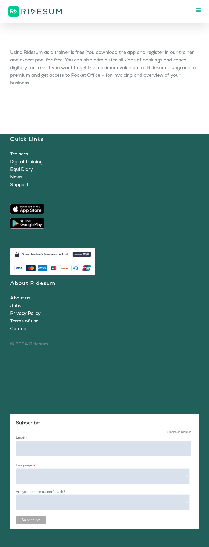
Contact (19, 328)
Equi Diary (21, 169)
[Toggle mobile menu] (198, 10)
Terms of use (24, 321)
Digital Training (26, 161)
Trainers (19, 154)
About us (20, 298)
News (16, 177)
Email (22, 437)
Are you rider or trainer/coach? (40, 492)
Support (19, 184)
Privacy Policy (25, 313)
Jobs (15, 305)
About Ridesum (33, 283)
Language (25, 465)
